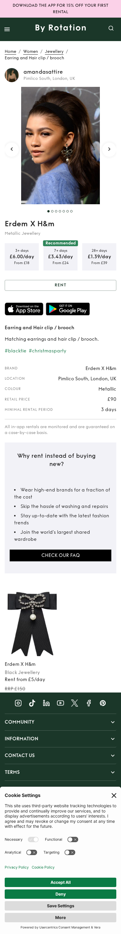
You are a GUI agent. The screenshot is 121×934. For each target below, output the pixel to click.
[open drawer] (7, 29)
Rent (60, 285)
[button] (60, 722)
